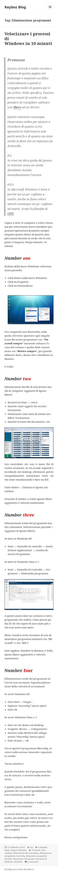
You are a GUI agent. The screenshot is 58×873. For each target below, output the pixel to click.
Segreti (14, 850)
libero (17, 107)
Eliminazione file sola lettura (26, 853)
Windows (22, 850)
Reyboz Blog (15, 7)
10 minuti (36, 850)
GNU (10, 214)
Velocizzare (18, 859)
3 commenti (32, 861)
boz (31, 847)
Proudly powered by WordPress (19, 869)
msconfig (20, 856)
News (7, 850)
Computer (42, 847)
